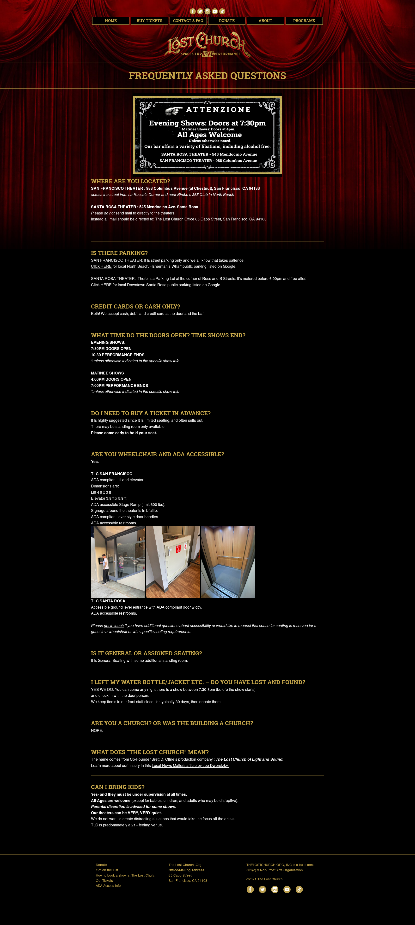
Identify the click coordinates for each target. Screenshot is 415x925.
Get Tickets (104, 880)
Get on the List (107, 869)
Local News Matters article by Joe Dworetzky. (190, 765)
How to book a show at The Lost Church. (127, 875)
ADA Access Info (108, 885)
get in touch (114, 625)
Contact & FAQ (188, 20)
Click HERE (101, 266)
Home (111, 20)
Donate (227, 20)
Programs (304, 20)
